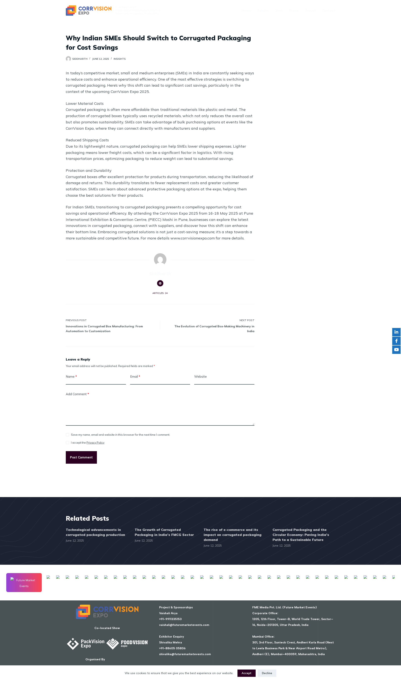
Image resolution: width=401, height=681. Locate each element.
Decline (267, 673)
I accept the (87, 442)
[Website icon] (160, 283)
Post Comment (81, 457)
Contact (328, 10)
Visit (279, 10)
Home (246, 10)
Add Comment (77, 394)
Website (200, 376)
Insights (120, 58)
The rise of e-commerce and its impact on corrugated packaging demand (232, 535)
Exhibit (263, 10)
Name (71, 376)
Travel (310, 10)
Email (135, 376)
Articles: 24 (160, 293)
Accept (246, 673)
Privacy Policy (95, 442)
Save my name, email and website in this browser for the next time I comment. (120, 434)
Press (294, 10)
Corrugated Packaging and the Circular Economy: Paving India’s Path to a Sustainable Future (301, 535)
